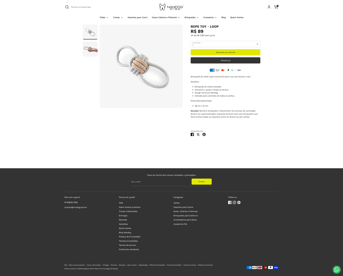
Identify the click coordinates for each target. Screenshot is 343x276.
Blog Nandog (125, 232)
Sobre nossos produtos (129, 207)
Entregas (123, 215)
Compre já (225, 60)
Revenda (123, 220)
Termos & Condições (128, 241)
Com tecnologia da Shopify (108, 269)
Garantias (123, 224)
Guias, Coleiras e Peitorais (186, 211)
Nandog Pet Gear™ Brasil (90, 269)
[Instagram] (234, 202)
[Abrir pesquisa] (67, 7)
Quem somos (125, 228)
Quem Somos (236, 17)
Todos (103, 17)
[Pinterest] (239, 202)
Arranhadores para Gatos (185, 220)
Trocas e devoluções (128, 211)
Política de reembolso (129, 249)
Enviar (201, 181)
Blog (223, 17)
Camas (116, 17)
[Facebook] (229, 202)
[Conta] (269, 7)
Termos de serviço (127, 245)
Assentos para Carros (183, 207)
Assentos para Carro (137, 17)
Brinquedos (190, 17)
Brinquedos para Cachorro (186, 215)
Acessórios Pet (180, 224)
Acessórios (208, 17)
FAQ (121, 203)
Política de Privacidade (129, 236)
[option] (141, 67)
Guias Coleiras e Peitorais (165, 17)
